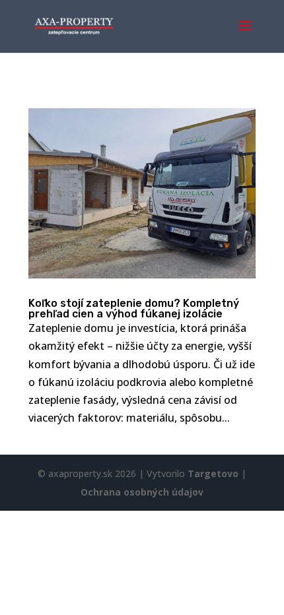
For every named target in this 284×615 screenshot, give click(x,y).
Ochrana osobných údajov (142, 492)
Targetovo (213, 473)
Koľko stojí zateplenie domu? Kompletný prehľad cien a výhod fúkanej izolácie (133, 308)
